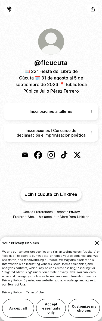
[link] (25, 154)
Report (61, 212)
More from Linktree (74, 216)
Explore (18, 216)
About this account (42, 216)
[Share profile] (92, 9)
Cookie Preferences (37, 212)
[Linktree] (9, 9)
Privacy (74, 212)
